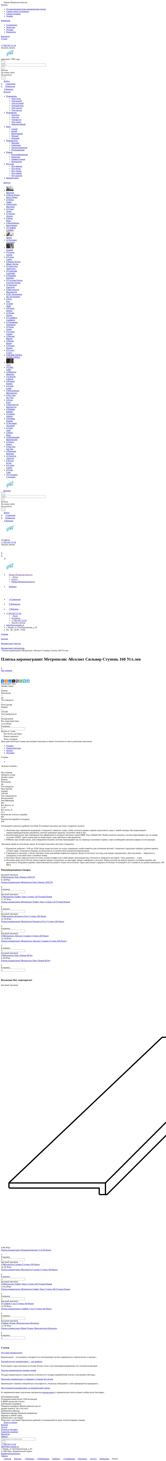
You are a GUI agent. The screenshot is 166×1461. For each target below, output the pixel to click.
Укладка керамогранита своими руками (18, 1370)
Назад (15, 577)
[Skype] (24, 681)
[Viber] (17, 681)
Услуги (4, 1427)
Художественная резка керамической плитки (26, 9)
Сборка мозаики (13, 14)
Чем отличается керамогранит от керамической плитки (25, 1388)
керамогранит (48, 1392)
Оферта (4, 1436)
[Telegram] (28, 681)
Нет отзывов (6, 670)
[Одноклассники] (6, 681)
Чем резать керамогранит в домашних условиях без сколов (27, 1379)
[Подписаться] (3, 1441)
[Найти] (3, 78)
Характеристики (13, 748)
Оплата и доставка (9, 1429)
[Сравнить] (2, 676)
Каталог (4, 1425)
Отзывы (9, 30)
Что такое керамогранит (11, 1353)
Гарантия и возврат (9, 1432)
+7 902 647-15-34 (8, 45)
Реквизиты (11, 32)
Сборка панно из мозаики (17, 11)
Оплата (9, 750)
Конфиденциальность (10, 1453)
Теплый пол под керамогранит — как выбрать (21, 1361)
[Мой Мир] (9, 681)
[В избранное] (2, 673)
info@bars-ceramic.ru (15, 625)
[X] (13, 681)
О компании (11, 25)
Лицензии (10, 27)
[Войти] (2, 550)
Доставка (10, 753)
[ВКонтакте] (2, 681)
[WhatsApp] (20, 681)
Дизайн (9, 16)
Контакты (5, 1434)
